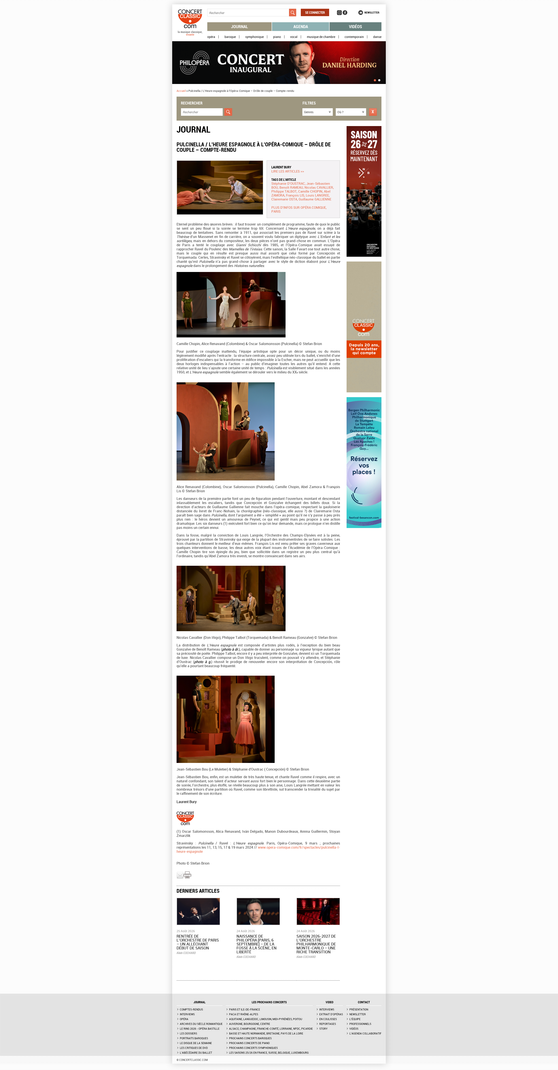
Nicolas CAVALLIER (319, 187)
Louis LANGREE (317, 195)
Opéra (211, 36)
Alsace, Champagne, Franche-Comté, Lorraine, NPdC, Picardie (271, 1028)
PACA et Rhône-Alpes (243, 1014)
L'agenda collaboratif (365, 1033)
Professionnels (360, 1024)
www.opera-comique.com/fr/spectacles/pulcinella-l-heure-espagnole (258, 849)
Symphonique (254, 36)
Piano (277, 36)
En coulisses (328, 1019)
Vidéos (355, 26)
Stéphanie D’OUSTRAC (288, 183)
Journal (239, 26)
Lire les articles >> (287, 171)
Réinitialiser (373, 112)
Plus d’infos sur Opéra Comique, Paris (299, 209)
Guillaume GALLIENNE (315, 199)
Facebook (345, 12)
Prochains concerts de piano (249, 1043)
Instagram (339, 12)
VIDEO (329, 1002)
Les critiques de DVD (194, 1047)
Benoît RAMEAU (291, 187)
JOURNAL (200, 1002)
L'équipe (355, 1019)
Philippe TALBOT (284, 191)
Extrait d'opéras (331, 1014)
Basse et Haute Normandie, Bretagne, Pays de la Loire (266, 1033)
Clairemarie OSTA (284, 199)
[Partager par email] (180, 878)
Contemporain (354, 36)
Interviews (187, 1014)
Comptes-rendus (191, 1009)
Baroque (230, 36)
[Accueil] (190, 35)
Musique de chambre (321, 36)
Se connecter (315, 12)
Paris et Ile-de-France (244, 1009)
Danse (377, 36)
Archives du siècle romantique (201, 1024)
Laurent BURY (281, 167)
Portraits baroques (194, 1038)
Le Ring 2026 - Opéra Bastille (199, 1028)
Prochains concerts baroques (250, 1038)
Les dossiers (188, 1033)
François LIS (295, 195)
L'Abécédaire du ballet (196, 1052)
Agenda (300, 26)
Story (323, 1028)
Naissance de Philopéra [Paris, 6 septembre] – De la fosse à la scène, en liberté (256, 943)
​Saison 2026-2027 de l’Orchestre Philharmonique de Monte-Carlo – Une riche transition (316, 943)
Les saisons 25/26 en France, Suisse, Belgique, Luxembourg (269, 1052)
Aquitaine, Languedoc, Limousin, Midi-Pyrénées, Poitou (265, 1019)
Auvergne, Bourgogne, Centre (249, 1024)
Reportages (327, 1024)
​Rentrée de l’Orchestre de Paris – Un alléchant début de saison (198, 941)
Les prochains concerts (269, 1002)
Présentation (358, 1009)
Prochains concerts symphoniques (253, 1047)
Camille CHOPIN (310, 191)
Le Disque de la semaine (196, 1043)
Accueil (181, 91)
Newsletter (371, 12)
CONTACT (364, 1002)
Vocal (294, 36)
